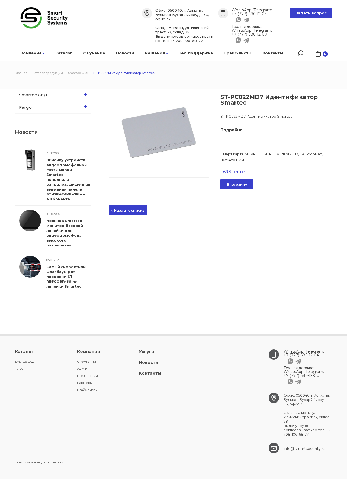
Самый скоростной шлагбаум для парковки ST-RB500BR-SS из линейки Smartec (66, 276)
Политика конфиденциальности (39, 462)
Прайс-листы (238, 53)
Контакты (272, 53)
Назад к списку (129, 210)
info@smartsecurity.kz (305, 448)
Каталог (63, 53)
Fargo (25, 107)
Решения (155, 53)
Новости (125, 53)
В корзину (237, 184)
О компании (86, 362)
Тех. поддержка (196, 53)
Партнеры (84, 383)
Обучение (94, 53)
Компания (30, 53)
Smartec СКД (33, 94)
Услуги (82, 369)
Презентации (87, 376)
